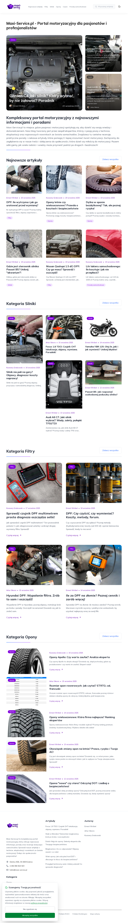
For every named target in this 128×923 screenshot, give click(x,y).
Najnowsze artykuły (35, 7)
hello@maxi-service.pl (18, 870)
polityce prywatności (39, 903)
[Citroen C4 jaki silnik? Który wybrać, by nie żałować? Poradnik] (44, 72)
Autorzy (88, 820)
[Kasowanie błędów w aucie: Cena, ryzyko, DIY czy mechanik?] (103, 53)
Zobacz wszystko (110, 159)
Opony (58, 7)
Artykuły (50, 820)
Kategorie (11, 876)
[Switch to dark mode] (119, 6)
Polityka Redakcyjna (79, 914)
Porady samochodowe (78, 7)
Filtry (46, 7)
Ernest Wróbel (12, 198)
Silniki (52, 7)
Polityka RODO (64, 914)
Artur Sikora (51, 342)
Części (65, 7)
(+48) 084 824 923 (17, 866)
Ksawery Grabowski (54, 198)
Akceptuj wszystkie (30, 915)
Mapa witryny (95, 914)
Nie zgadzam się (30, 909)
